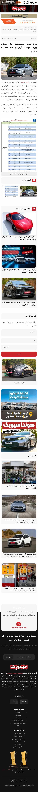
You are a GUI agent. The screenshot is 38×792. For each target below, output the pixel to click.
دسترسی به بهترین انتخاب (15, 673)
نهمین (3, 770)
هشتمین (8, 770)
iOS (14, 702)
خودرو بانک (33, 28)
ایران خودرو (25, 82)
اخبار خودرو (24, 28)
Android (24, 702)
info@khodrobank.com (19, 628)
